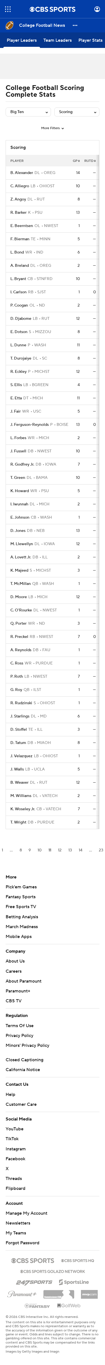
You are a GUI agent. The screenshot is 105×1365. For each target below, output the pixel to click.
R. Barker (18, 212)
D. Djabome (20, 318)
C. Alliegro (19, 186)
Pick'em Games (21, 887)
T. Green (17, 477)
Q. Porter (18, 623)
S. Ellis (16, 385)
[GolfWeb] (69, 1306)
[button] (8, 9)
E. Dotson (18, 331)
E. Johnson (19, 517)
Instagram (16, 1149)
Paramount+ (18, 991)
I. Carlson (18, 292)
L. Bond (17, 252)
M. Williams (20, 795)
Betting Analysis (22, 917)
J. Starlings (19, 716)
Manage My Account (26, 1213)
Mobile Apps (19, 936)
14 (80, 850)
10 (40, 850)
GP (75, 161)
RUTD (89, 161)
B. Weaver (19, 782)
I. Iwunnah (19, 504)
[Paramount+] (22, 1293)
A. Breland (19, 265)
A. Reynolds (20, 650)
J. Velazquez (21, 756)
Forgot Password (22, 1243)
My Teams (16, 1233)
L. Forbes (18, 438)
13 (70, 850)
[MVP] (89, 1292)
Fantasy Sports (21, 897)
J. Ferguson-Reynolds (29, 424)
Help (10, 1094)
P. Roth (16, 676)
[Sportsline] (74, 1281)
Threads (14, 1178)
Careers (14, 971)
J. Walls (17, 769)
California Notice (23, 1070)
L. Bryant (18, 278)
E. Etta (16, 398)
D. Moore (18, 597)
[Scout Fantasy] (37, 1305)
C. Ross (16, 663)
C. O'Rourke (21, 610)
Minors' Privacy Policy (27, 1045)
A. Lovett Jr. (20, 557)
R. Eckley (18, 371)
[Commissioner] (58, 1292)
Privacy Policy (19, 1035)
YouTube (15, 1129)
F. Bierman (19, 239)
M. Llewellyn (21, 544)
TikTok (12, 1139)
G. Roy (16, 689)
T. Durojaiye (20, 358)
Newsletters (18, 1223)
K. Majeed (19, 570)
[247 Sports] (34, 1281)
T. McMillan (20, 583)
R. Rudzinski (21, 703)
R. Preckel (19, 636)
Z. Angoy (18, 199)
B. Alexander (21, 172)
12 (60, 850)
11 (49, 850)
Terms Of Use (20, 1026)
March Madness (22, 927)
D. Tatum (18, 742)
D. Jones (17, 530)
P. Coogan (19, 305)
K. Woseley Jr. (22, 809)
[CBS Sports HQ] (77, 1260)
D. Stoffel (18, 729)
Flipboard (15, 1188)
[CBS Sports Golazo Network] (52, 1271)
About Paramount (23, 981)
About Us (15, 961)
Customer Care (21, 1104)
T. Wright (18, 822)
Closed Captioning (24, 1060)
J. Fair (15, 411)
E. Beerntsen (21, 225)
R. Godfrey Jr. (22, 464)
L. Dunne (18, 345)
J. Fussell (18, 451)
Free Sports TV (21, 907)
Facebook (15, 1159)
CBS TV (14, 1001)
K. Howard (19, 491)
